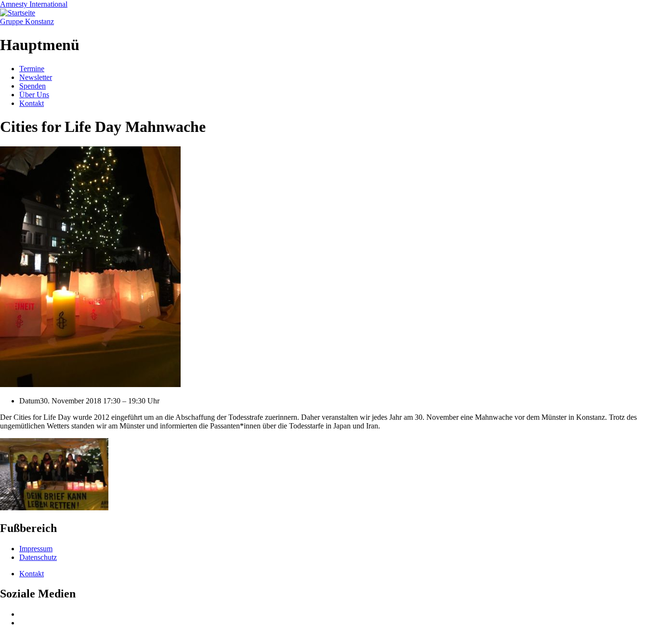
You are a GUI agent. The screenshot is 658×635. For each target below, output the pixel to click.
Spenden (32, 86)
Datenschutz (38, 557)
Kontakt (31, 103)
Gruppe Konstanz (27, 21)
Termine (31, 69)
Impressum (36, 548)
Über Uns (34, 95)
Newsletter (35, 77)
